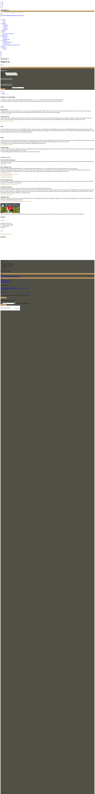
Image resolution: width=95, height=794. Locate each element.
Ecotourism (4, 40)
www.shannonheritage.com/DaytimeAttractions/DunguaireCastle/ (16, 201)
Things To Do (5, 36)
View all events (4, 282)
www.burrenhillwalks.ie (6, 172)
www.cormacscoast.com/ (6, 177)
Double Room (5, 25)
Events (4, 20)
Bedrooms (4, 23)
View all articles (4, 289)
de (2, 1)
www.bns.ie (3, 164)
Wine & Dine (4, 35)
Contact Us (4, 47)
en (2, 3)
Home (3, 19)
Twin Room (5, 26)
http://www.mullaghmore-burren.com (10, 174)
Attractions (5, 37)
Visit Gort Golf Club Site (6, 113)
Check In (3, 73)
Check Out (3, 74)
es (2, 4)
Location (4, 49)
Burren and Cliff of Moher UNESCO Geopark (11, 44)
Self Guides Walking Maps (7, 144)
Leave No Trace (6, 43)
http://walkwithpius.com (6, 175)
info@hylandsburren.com (7, 234)
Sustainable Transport (7, 42)
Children (3, 82)
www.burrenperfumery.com (7, 194)
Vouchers (4, 30)
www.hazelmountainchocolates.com (9, 184)
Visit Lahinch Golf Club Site (7, 121)
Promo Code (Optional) (6, 87)
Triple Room (5, 27)
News (4, 22)
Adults (2, 76)
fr (2, 6)
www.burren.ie (36, 100)
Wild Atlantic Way (6, 39)
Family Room (5, 29)
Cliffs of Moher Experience (8, 33)
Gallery (3, 46)
